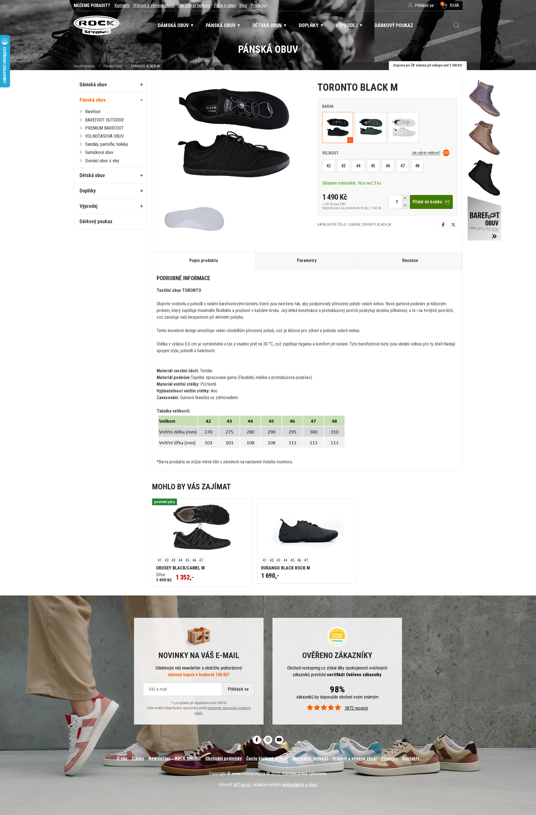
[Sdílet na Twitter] (453, 224)
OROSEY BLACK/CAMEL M (180, 568)
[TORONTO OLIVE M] (370, 127)
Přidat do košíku (427, 201)
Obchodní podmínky (223, 758)
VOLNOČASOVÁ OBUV (104, 136)
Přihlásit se (238, 689)
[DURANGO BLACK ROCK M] (307, 527)
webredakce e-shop (299, 784)
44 (358, 165)
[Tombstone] (484, 156)
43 (343, 165)
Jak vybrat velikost (194, 5)
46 (388, 165)
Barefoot (92, 111)
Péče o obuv (225, 5)
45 (373, 165)
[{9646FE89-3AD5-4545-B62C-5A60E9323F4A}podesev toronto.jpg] (195, 217)
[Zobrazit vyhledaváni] (456, 25)
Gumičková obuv (99, 152)
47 (402, 165)
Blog (243, 5)
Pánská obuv (113, 66)
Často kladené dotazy (267, 758)
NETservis (242, 784)
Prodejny (258, 5)
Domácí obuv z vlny (102, 160)
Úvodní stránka (84, 66)
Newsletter (159, 758)
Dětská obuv (92, 175)
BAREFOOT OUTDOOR (104, 120)
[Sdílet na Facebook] (443, 224)
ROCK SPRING (188, 758)
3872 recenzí (356, 708)
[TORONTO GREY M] (403, 127)
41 (160, 560)
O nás (122, 758)
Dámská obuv (93, 84)
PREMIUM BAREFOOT (104, 128)
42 (328, 165)
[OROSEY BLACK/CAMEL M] (202, 527)
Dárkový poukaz (96, 221)
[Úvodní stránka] (96, 25)
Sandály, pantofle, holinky (106, 144)
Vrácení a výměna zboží (153, 5)
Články (138, 758)
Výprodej (88, 206)
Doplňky (88, 191)
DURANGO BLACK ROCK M (285, 568)
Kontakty (122, 5)
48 (417, 165)
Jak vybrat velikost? (426, 153)
